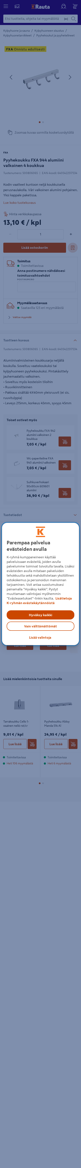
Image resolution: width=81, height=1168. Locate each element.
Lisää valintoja (40, 637)
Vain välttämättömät (40, 626)
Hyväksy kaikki (40, 615)
